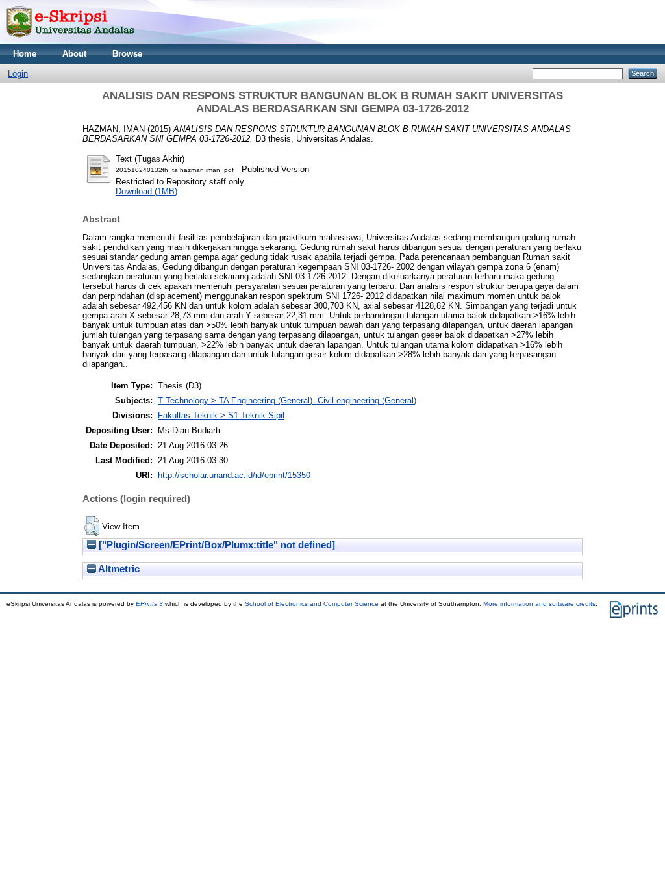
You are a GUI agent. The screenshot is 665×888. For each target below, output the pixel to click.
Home (24, 53)
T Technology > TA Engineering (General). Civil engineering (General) (287, 400)
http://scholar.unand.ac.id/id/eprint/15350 (234, 475)
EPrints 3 (149, 603)
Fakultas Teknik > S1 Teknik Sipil (221, 415)
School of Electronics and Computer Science (312, 603)
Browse (127, 53)
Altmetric (118, 569)
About (74, 53)
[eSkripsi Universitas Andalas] (70, 41)
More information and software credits (539, 603)
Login (18, 74)
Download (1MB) (146, 191)
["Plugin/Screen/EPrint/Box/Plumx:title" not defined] (215, 545)
